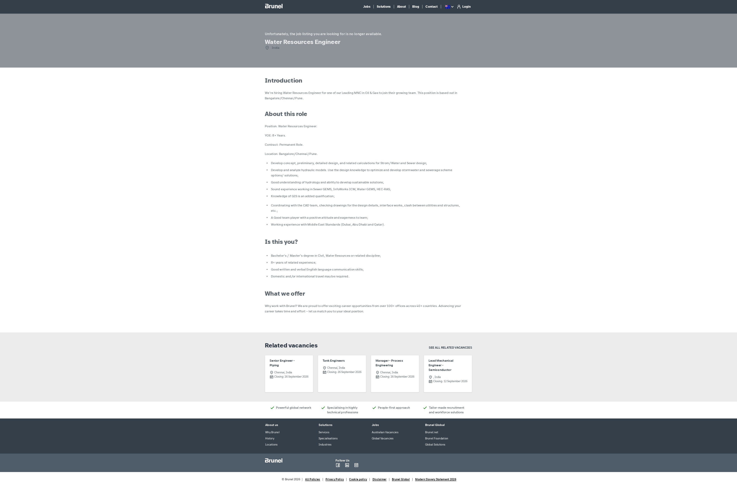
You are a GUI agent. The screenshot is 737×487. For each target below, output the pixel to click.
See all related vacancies (450, 347)
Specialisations (328, 438)
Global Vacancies (383, 438)
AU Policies (312, 479)
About (401, 6)
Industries (325, 444)
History (269, 438)
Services (324, 432)
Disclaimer (380, 479)
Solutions (384, 6)
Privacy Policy (335, 479)
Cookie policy (358, 479)
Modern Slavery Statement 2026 (435, 479)
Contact (432, 6)
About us (271, 425)
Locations (271, 444)
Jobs (366, 6)
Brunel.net (431, 432)
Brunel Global (435, 425)
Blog (415, 6)
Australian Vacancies (385, 432)
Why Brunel (272, 432)
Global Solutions (435, 444)
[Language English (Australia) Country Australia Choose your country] (449, 6)
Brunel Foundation (436, 438)
